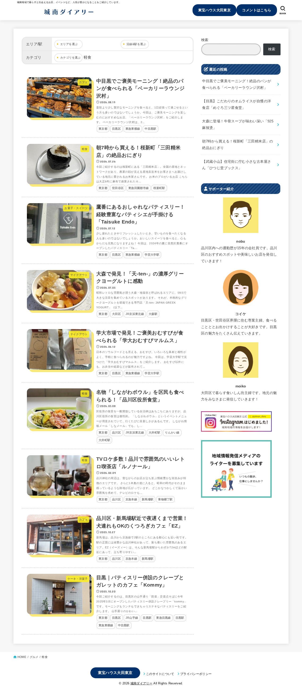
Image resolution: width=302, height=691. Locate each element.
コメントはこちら (256, 10)
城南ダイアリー (141, 683)
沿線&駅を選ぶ (136, 44)
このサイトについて (160, 674)
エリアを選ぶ (69, 44)
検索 (205, 40)
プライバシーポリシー (196, 674)
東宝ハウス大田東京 (214, 10)
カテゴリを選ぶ (70, 57)
